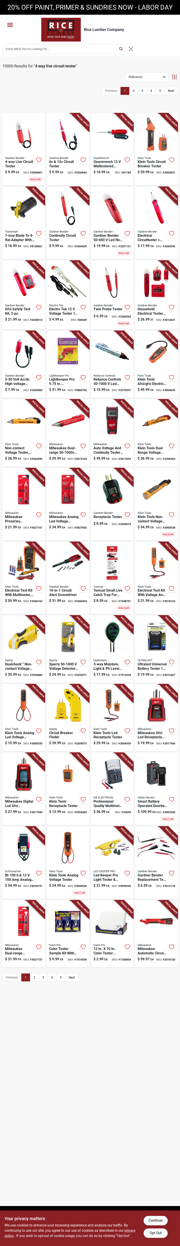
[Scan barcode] (131, 49)
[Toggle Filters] (174, 76)
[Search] (121, 48)
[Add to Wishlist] (38, 159)
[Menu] (10, 25)
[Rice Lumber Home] (61, 30)
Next (171, 90)
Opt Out (156, 1233)
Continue (155, 1220)
